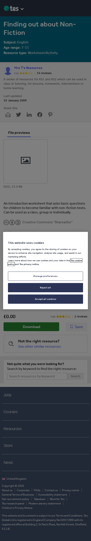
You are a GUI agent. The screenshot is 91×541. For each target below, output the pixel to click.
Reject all (45, 287)
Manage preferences (45, 276)
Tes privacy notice (29, 264)
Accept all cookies (45, 298)
